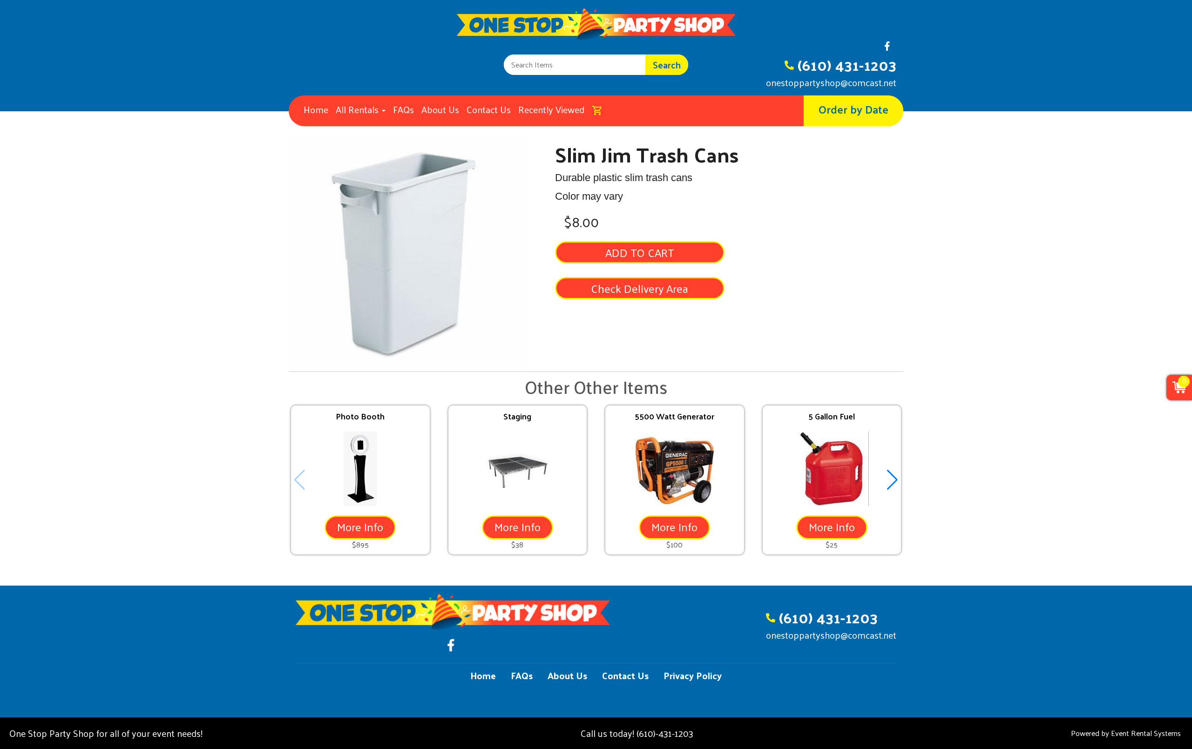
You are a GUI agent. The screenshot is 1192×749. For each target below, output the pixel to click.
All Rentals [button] (358, 109)
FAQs (403, 109)
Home (316, 109)
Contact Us (489, 109)
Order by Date (853, 109)
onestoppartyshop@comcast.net (831, 82)
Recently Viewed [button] (551, 109)
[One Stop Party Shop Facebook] (887, 48)
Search (667, 64)
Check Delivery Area (639, 288)
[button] (892, 480)
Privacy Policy (693, 675)
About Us (440, 109)
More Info (360, 526)
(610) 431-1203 (847, 64)
